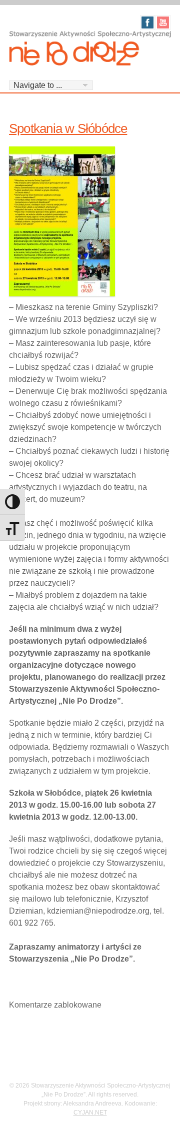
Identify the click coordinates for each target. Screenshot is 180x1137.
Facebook (148, 22)
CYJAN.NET (90, 1112)
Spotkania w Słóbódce (68, 128)
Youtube (163, 22)
